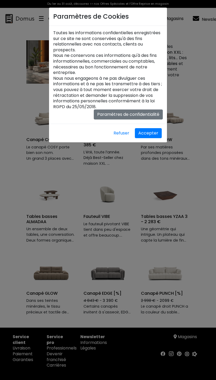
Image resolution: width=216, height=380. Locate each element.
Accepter (148, 133)
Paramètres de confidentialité (128, 114)
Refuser (121, 133)
